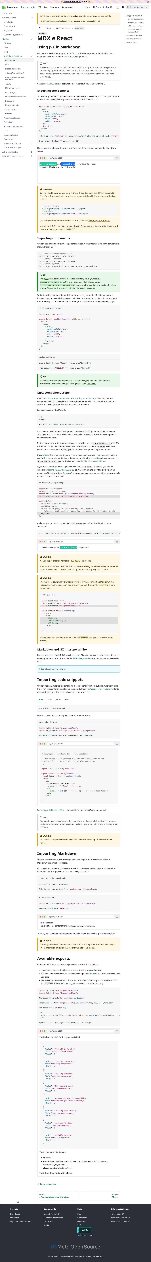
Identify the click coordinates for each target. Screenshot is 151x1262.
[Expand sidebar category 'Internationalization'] (31, 143)
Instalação (14, 1217)
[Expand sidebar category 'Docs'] (31, 47)
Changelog (82, 1217)
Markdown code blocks (94, 461)
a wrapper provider (72, 582)
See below (91, 383)
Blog (46, 7)
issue (91, 947)
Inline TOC (97, 973)
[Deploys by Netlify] (84, 1232)
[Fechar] (148, 1)
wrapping (60, 470)
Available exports (132, 42)
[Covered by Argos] (85, 1235)
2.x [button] (87, 7)
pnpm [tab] (58, 699)
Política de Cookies (119, 1221)
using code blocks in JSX (51, 810)
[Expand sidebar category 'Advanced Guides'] (31, 152)
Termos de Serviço (119, 1217)
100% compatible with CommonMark (77, 226)
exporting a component (83, 398)
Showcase (54, 7)
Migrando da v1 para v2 (20, 1221)
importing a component (58, 398)
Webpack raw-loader (99, 689)
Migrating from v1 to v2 (99, 220)
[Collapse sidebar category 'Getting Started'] (31, 18)
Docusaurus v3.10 (72, 1)
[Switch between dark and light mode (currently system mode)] (123, 7)
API (39, 7)
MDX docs (54, 83)
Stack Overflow (50, 1214)
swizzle (46, 455)
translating (90, 288)
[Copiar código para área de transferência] (117, 106)
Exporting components (136, 19)
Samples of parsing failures (53, 669)
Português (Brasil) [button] (104, 7)
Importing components (136, 22)
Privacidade (116, 1214)
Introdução (15, 1214)
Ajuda (46, 1225)
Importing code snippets (134, 35)
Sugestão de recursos (53, 1217)
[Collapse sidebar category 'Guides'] (31, 39)
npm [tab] (41, 699)
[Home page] (39, 28)
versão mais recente (83, 21)
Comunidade (68, 7)
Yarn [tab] (49, 699)
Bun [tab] (67, 699)
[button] (17, 156)
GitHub (80, 1221)
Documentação (28, 7)
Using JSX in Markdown (134, 16)
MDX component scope (136, 26)
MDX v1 (73, 53)
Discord (47, 1221)
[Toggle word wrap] (113, 106)
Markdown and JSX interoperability (134, 30)
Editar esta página (48, 1184)
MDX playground (110, 226)
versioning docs (74, 288)
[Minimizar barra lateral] (17, 1201)
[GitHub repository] (118, 7)
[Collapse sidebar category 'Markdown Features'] (31, 56)
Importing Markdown (133, 39)
